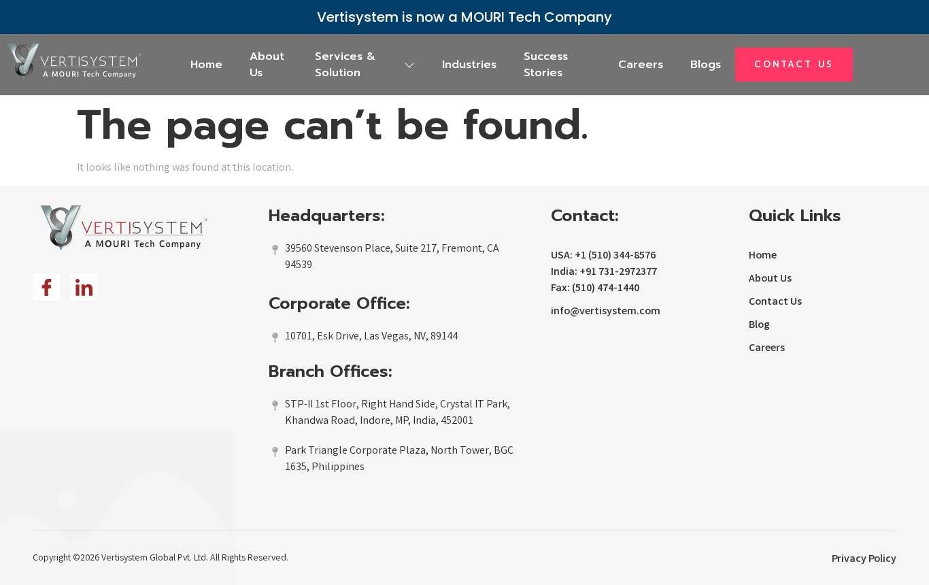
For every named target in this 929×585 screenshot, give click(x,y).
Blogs (705, 64)
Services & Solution (345, 64)
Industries (469, 64)
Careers (640, 64)
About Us (267, 64)
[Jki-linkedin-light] (83, 287)
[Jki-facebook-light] (46, 287)
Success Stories (546, 64)
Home (206, 64)
